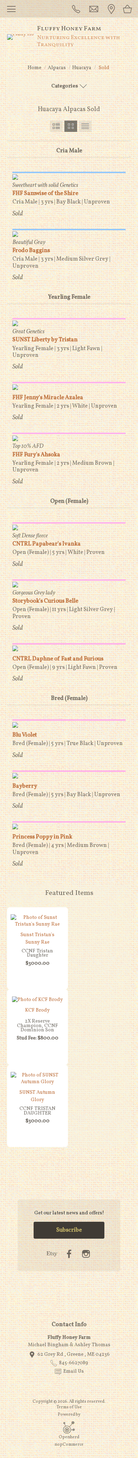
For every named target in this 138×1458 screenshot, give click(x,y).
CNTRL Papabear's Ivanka (46, 544)
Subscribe (69, 1230)
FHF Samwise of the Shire (45, 193)
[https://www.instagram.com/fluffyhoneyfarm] (86, 1254)
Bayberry (24, 786)
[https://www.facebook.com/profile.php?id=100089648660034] (69, 1254)
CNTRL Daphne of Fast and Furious (57, 659)
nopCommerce (69, 1444)
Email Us (73, 1371)
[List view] (85, 126)
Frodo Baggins (31, 251)
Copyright (43, 1401)
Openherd (69, 1437)
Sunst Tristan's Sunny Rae (37, 939)
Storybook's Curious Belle (45, 601)
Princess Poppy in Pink (42, 837)
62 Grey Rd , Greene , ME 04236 (74, 1354)
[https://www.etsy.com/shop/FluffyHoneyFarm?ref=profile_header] (52, 1254)
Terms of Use (69, 1407)
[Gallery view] (70, 126)
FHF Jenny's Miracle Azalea (47, 398)
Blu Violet (24, 735)
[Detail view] (56, 126)
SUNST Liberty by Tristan (44, 340)
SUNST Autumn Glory (37, 1096)
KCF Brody (37, 1010)
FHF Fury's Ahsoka (36, 455)
